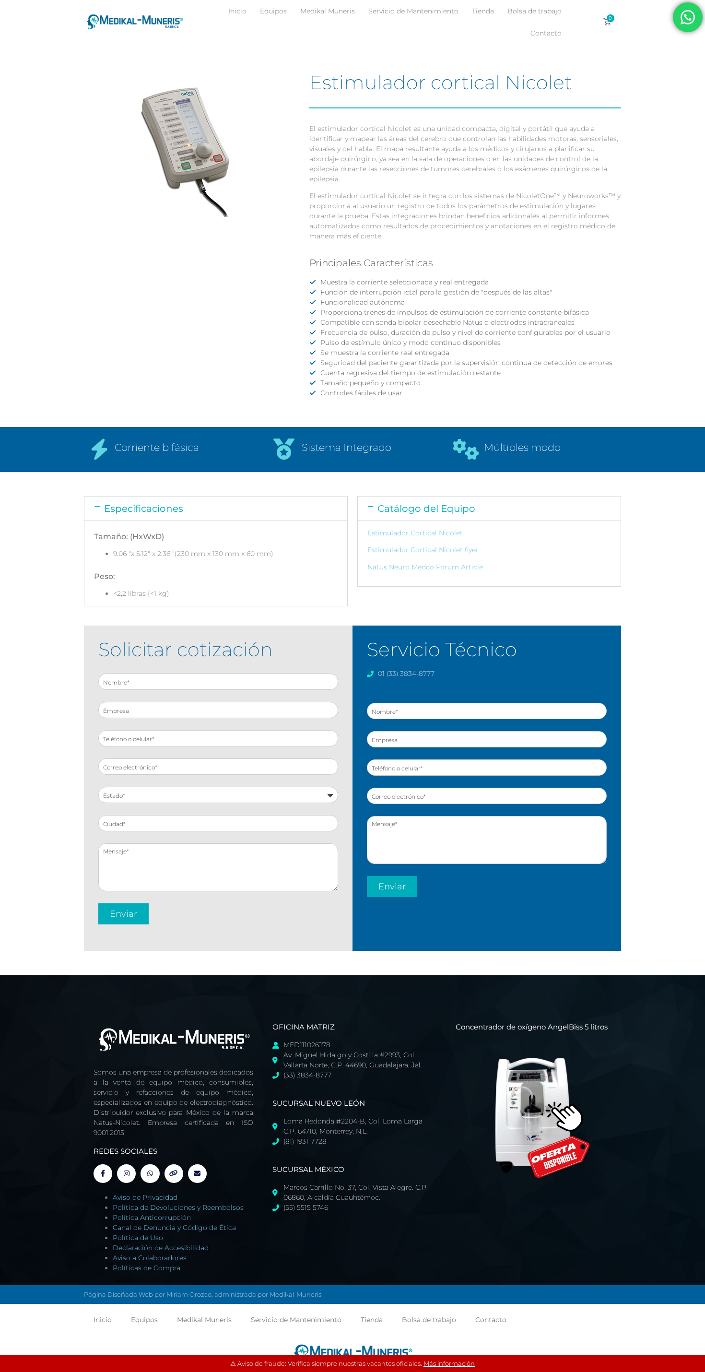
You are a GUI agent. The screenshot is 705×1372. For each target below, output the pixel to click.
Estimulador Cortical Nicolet (415, 533)
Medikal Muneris (327, 11)
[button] (215, 508)
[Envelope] (197, 1173)
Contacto (546, 33)
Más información (449, 1363)
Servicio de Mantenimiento (413, 11)
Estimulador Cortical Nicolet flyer (423, 549)
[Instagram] (126, 1173)
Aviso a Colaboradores (150, 1258)
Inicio (237, 11)
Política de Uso (138, 1237)
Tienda (483, 11)
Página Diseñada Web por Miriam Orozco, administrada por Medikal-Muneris (202, 1294)
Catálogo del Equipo (426, 508)
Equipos (273, 11)
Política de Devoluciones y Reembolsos (178, 1207)
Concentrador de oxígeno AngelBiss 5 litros (532, 1026)
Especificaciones (143, 508)
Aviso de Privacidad (145, 1197)
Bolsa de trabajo (534, 11)
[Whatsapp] (150, 1173)
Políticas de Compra (146, 1268)
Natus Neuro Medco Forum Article (425, 567)
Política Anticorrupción (152, 1217)
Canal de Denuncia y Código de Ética (174, 1227)
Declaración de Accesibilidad (161, 1247)
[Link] (173, 1173)
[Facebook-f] (103, 1173)
